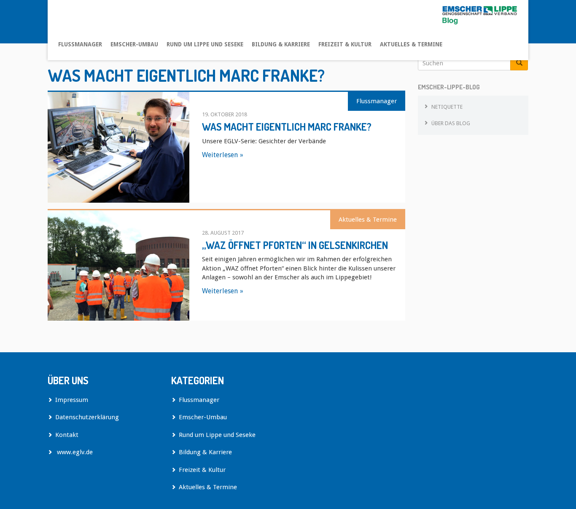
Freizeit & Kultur (344, 44)
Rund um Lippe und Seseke (205, 44)
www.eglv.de (74, 452)
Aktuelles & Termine (411, 44)
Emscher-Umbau (134, 44)
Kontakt (66, 435)
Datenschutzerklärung (87, 417)
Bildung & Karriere (281, 44)
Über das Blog (450, 123)
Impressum (71, 400)
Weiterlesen (220, 155)
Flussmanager (80, 44)
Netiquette (447, 107)
